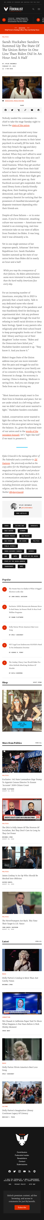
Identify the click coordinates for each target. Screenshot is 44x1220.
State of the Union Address (15, 561)
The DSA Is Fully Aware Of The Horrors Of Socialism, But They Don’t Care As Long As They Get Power (21, 830)
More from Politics (12, 742)
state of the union (20, 125)
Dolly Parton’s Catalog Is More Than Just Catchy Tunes (20, 979)
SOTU (15, 556)
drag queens (9, 531)
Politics (36, 541)
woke (21, 566)
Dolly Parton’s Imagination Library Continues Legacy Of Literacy (17, 1112)
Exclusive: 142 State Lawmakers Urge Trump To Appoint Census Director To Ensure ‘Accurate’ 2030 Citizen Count (22, 782)
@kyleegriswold (16, 492)
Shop (5, 682)
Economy (22, 531)
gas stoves (8, 541)
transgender (9, 566)
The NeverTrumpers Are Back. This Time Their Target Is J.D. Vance (19, 922)
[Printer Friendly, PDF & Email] (38, 110)
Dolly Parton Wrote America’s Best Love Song (20, 1068)
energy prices (10, 536)
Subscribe (22, 1207)
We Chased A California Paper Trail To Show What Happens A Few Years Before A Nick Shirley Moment (22, 1024)
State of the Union (31, 556)
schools (31, 551)
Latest (5, 941)
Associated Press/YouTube (14, 100)
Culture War (19, 526)
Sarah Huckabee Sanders (13, 551)
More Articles (21, 513)
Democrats (34, 526)
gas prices (25, 536)
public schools (10, 546)
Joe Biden (22, 541)
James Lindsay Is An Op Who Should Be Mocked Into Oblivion (20, 877)
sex (6, 556)
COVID (6, 526)
